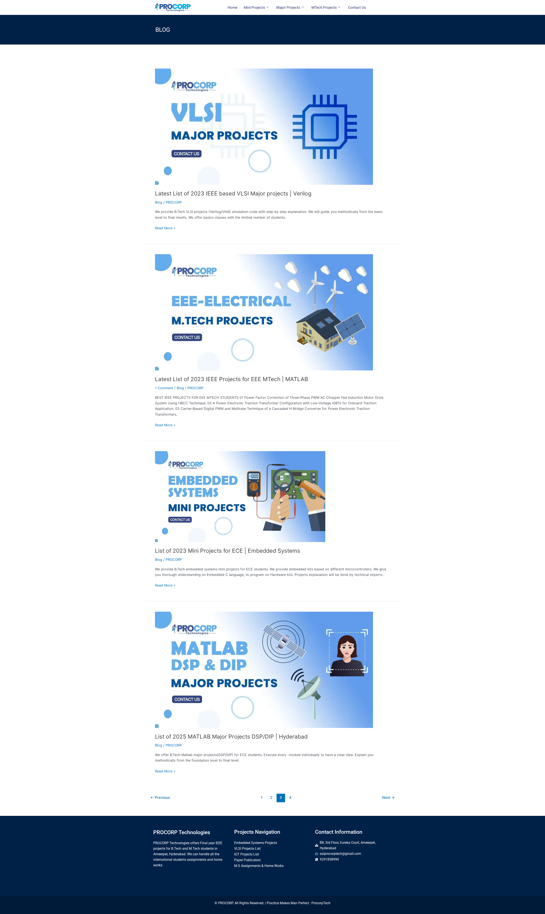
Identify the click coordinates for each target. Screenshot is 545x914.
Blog (158, 202)
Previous (160, 797)
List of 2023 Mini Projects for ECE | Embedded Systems (227, 550)
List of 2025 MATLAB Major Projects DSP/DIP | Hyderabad (231, 736)
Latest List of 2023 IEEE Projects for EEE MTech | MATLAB (231, 379)
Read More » (165, 227)
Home (232, 7)
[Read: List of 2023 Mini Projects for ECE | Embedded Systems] (240, 496)
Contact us (357, 7)
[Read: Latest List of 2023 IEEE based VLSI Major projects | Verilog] (264, 126)
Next (388, 797)
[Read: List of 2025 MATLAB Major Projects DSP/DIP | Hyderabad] (264, 669)
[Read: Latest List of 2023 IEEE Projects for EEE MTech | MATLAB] (264, 312)
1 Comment (164, 388)
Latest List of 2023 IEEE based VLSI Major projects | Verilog (233, 193)
